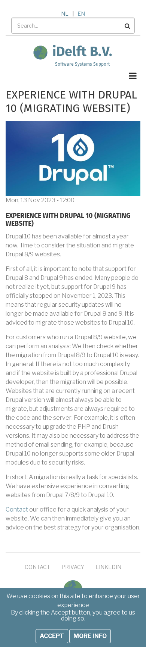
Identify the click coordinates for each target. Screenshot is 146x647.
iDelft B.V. (82, 52)
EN (81, 13)
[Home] (40, 52)
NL (65, 13)
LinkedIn (108, 567)
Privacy (72, 567)
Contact (17, 509)
